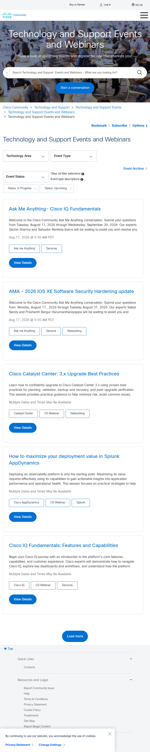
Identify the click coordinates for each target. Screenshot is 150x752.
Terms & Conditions (36, 699)
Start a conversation (75, 87)
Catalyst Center (23, 413)
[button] (26, 176)
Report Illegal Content (37, 726)
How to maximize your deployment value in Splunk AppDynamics (64, 460)
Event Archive (134, 169)
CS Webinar (51, 413)
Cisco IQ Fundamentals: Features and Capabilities (63, 546)
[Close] (110, 734)
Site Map (29, 721)
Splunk (81, 502)
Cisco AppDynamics (26, 502)
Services (51, 248)
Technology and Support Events (98, 107)
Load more (75, 636)
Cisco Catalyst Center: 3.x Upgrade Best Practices (64, 374)
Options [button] (138, 125)
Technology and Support (52, 107)
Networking (74, 331)
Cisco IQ (19, 585)
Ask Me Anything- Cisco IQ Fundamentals (55, 209)
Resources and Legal (33, 680)
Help (26, 694)
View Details (23, 263)
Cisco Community (15, 107)
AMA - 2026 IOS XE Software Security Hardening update (71, 292)
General (51, 331)
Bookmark (99, 125)
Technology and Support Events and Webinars (41, 112)
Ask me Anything (24, 248)
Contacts (29, 667)
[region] (57, 740)
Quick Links (26, 659)
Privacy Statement (17, 744)
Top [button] (10, 648)
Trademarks (31, 715)
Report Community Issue (39, 688)
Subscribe (119, 125)
